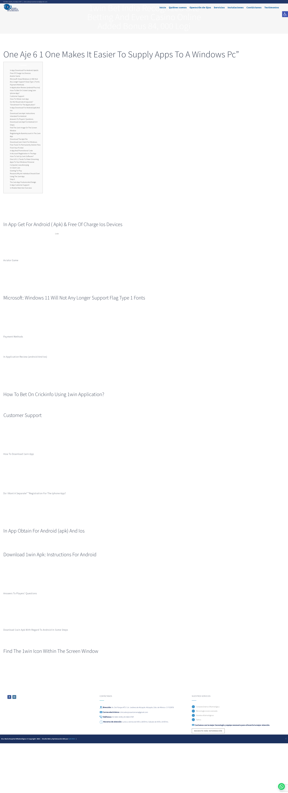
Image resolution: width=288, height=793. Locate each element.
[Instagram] (14, 697)
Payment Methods (17, 84)
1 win (57, 233)
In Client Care (15, 167)
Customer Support (17, 96)
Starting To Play (16, 170)
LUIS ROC (72, 739)
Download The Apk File (19, 139)
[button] (285, 14)
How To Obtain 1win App (19, 99)
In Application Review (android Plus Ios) (25, 87)
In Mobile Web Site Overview (21, 188)
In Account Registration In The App (23, 153)
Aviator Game (15, 76)
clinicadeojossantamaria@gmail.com (35, 2)
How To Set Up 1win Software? (22, 156)
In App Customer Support (19, 185)
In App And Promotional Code (21, 150)
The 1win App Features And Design (23, 182)
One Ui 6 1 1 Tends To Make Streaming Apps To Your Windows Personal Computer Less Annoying (24, 162)
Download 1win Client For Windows (23, 142)
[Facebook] (9, 697)
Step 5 (12, 179)
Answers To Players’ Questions (21, 119)
